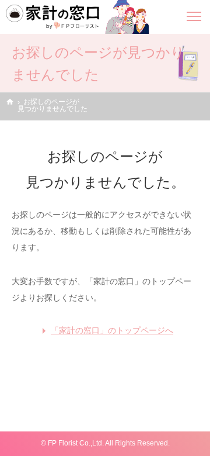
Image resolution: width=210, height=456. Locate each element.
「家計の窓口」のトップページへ (112, 330)
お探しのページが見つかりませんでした (53, 105)
